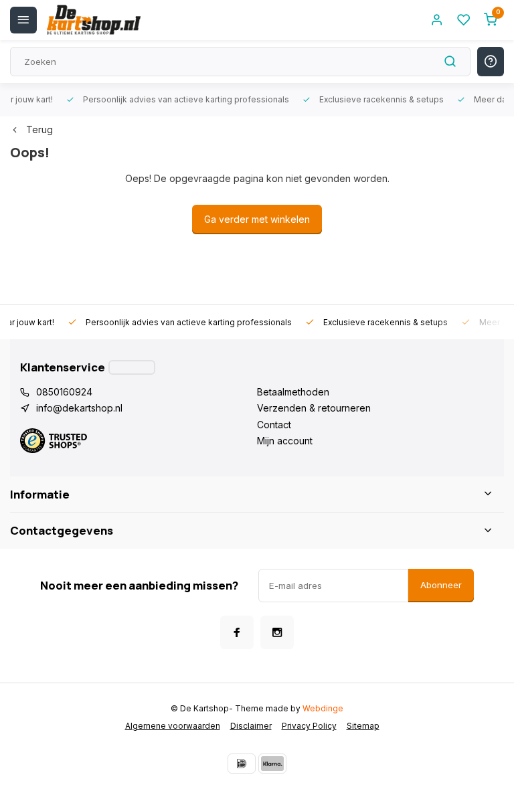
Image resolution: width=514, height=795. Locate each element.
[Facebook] (237, 632)
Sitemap (363, 726)
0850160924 (64, 392)
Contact (274, 424)
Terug (39, 129)
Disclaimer (251, 726)
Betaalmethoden (293, 392)
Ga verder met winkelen (257, 219)
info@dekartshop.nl (79, 408)
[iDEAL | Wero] (242, 764)
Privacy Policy (309, 726)
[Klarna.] (272, 764)
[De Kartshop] (94, 20)
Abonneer (441, 585)
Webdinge (323, 708)
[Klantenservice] (131, 367)
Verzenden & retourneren (314, 408)
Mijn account (285, 440)
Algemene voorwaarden (172, 726)
